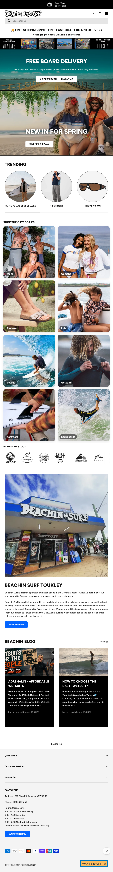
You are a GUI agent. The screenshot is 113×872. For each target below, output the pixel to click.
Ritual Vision (93, 205)
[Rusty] (69, 458)
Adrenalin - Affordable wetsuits (28, 684)
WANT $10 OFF (92, 863)
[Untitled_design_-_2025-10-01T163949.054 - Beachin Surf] (14, 458)
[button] (100, 13)
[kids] (84, 306)
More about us (16, 624)
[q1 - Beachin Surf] (85, 458)
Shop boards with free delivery (56, 79)
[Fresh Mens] (56, 186)
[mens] (29, 252)
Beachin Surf (15, 865)
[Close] (105, 864)
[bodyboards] (84, 415)
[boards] (29, 361)
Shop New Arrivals (39, 144)
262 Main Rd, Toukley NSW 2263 (31, 796)
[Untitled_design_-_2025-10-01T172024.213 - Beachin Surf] (30, 458)
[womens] (84, 252)
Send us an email (17, 834)
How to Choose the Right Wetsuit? (79, 684)
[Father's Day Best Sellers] (20, 186)
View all (104, 641)
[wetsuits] (84, 361)
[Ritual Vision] (92, 186)
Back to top (56, 744)
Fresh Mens (56, 205)
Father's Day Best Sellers (20, 205)
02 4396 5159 (60, 6)
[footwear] (29, 306)
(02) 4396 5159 (20, 801)
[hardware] (29, 415)
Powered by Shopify (28, 865)
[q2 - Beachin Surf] (102, 458)
